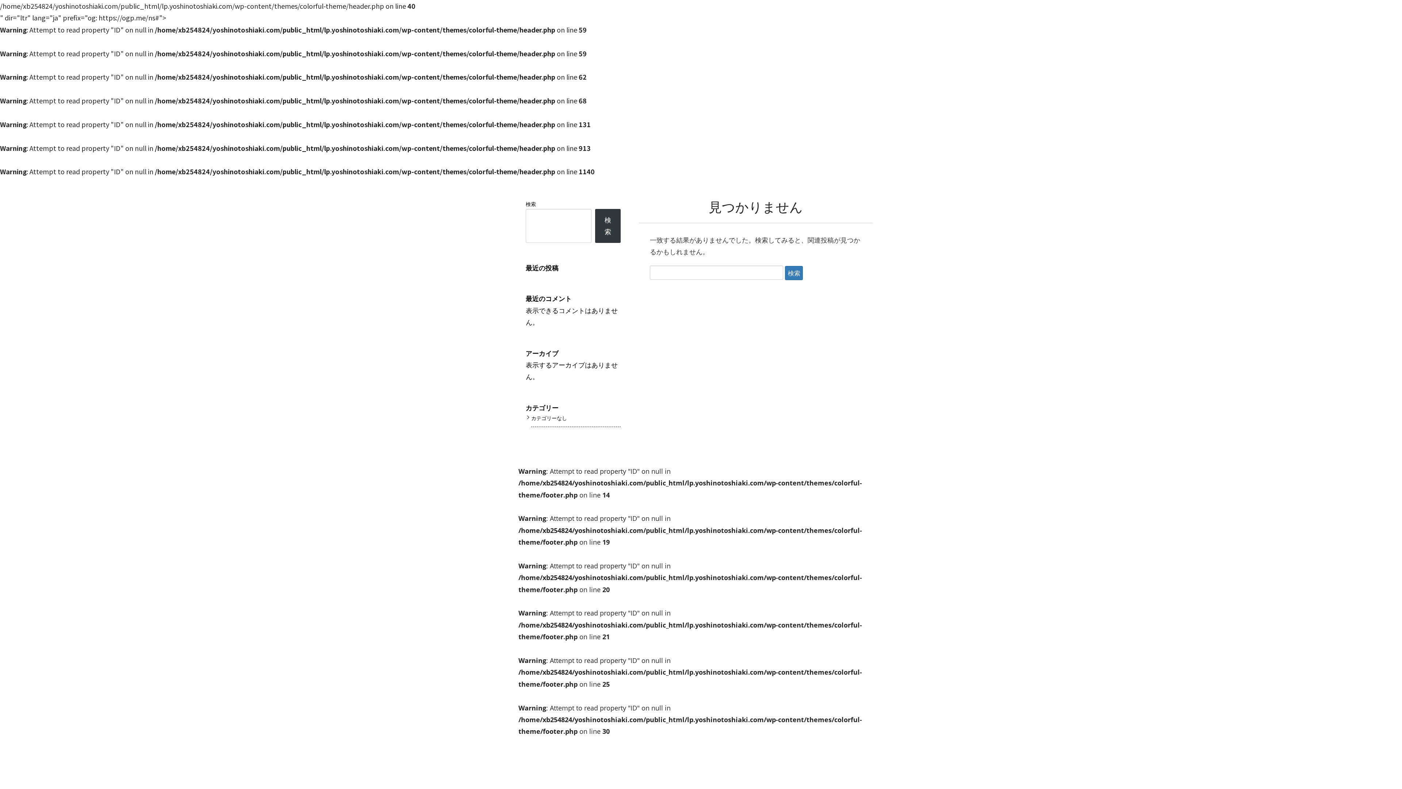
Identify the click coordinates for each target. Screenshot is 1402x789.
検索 (531, 204)
